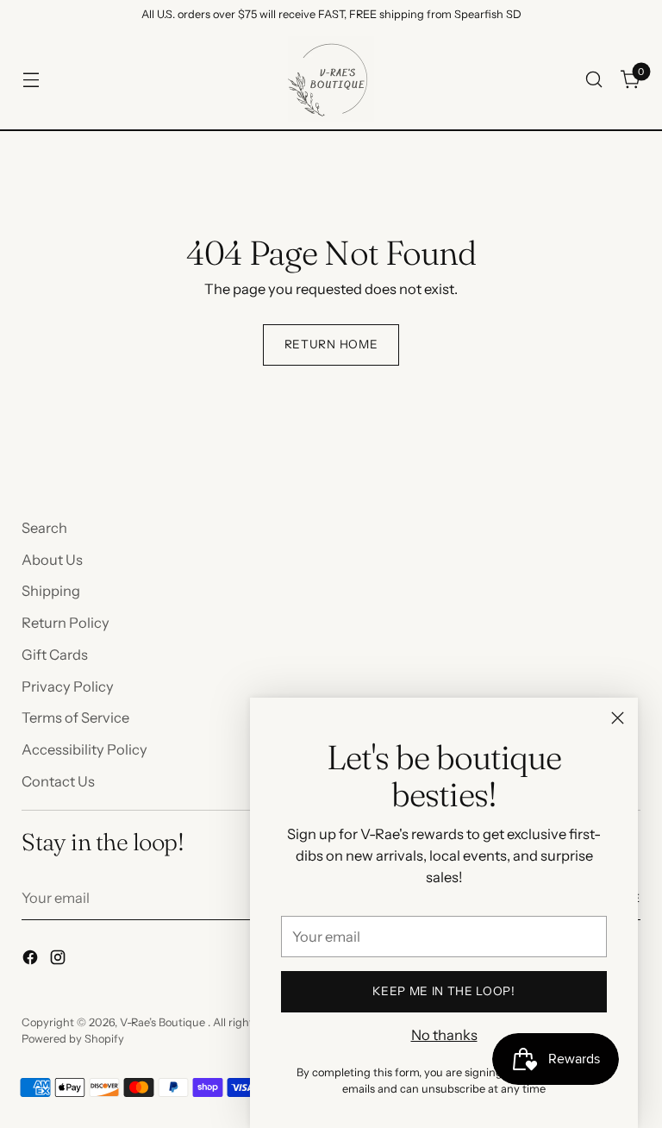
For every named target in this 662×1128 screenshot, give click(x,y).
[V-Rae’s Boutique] (331, 79)
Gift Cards (55, 654)
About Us (52, 559)
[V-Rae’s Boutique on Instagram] (59, 960)
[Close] (617, 718)
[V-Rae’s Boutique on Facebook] (32, 960)
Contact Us (58, 781)
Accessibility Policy (84, 749)
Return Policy (65, 622)
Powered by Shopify (73, 1038)
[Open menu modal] (30, 79)
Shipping (51, 590)
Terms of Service (75, 717)
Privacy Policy (68, 686)
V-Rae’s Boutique (164, 1022)
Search (44, 527)
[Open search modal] (594, 79)
